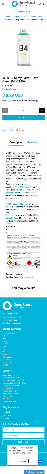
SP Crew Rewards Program (13, 380)
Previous (20, 12)
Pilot (4, 349)
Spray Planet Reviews (11, 386)
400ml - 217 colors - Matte (28, 17)
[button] (25, 472)
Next (28, 12)
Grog (4, 338)
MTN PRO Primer (22, 187)
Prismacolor (7, 357)
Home (7, 17)
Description (16, 142)
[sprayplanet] (23, 4)
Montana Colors (9, 89)
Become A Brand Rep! (11, 378)
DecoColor (7, 354)
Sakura (5, 344)
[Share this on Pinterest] (17, 130)
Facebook (6, 412)
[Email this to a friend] (23, 130)
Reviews (32, 142)
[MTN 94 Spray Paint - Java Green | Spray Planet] (23, 48)
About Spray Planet (10, 375)
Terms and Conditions (11, 394)
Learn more (23, 461)
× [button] (36, 443)
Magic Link (7, 362)
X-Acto (5, 365)
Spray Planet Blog (9, 401)
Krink (5, 336)
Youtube (6, 419)
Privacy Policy (8, 396)
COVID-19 (6, 399)
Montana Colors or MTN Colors (15, 383)
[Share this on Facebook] (11, 130)
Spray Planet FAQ (9, 391)
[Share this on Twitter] (4, 130)
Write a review (27, 277)
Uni (4, 352)
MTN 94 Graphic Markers (16, 204)
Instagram (7, 415)
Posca (5, 341)
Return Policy (8, 388)
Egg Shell (6, 360)
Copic (5, 346)
